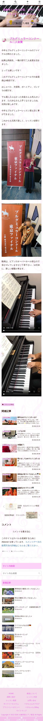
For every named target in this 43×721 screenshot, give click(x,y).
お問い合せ (32, 700)
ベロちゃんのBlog (9, 404)
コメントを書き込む (21, 531)
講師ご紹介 (11, 697)
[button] (39, 573)
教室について (32, 693)
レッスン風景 (11, 700)
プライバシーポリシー (11, 707)
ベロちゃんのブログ (32, 704)
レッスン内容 (32, 697)
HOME (11, 693)
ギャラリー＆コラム (11, 704)
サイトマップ (21, 711)
